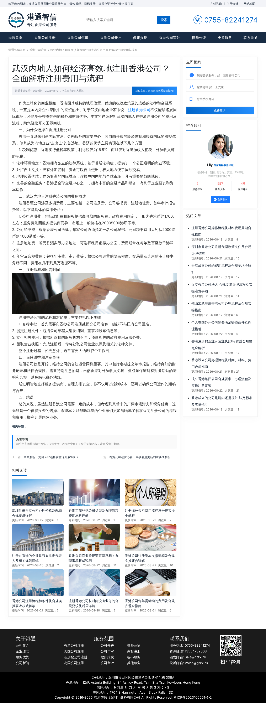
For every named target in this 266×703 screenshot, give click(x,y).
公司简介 (22, 645)
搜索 (164, 20)
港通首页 (15, 38)
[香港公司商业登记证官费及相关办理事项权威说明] (94, 537)
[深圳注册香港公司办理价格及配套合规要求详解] (38, 492)
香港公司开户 (110, 38)
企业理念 (22, 651)
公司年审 (107, 651)
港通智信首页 (17, 50)
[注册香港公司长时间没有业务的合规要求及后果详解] (94, 582)
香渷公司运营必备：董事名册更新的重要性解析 (139, 457)
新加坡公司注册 (75, 657)
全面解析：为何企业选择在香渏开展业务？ (51, 457)
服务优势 (22, 657)
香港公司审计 (169, 38)
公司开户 (107, 645)
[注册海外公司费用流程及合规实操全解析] (150, 492)
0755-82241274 (231, 20)
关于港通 (233, 3)
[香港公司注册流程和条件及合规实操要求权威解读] (38, 582)
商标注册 (133, 651)
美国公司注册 (74, 651)
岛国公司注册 (74, 663)
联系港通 (251, 38)
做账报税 (140, 38)
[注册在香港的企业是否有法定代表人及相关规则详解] (38, 537)
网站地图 (249, 3)
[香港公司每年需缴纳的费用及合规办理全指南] (150, 582)
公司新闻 (22, 663)
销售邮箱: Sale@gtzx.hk (188, 657)
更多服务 (225, 38)
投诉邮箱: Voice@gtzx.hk (189, 663)
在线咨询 (216, 3)
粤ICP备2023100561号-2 (193, 697)
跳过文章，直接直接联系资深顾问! (154, 90)
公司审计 (107, 663)
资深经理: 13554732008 (188, 651)
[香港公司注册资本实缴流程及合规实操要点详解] (150, 537)
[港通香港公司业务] (16, 20)
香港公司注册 (44, 38)
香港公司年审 (77, 38)
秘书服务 (133, 657)
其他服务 (133, 663)
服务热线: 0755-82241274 (190, 645)
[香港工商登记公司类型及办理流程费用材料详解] (94, 492)
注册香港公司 (139, 110)
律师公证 (199, 38)
